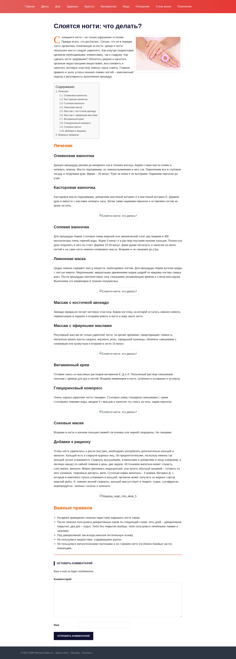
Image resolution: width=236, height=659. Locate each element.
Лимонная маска (73, 107)
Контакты (87, 652)
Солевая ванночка (74, 103)
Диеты (45, 6)
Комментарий (62, 579)
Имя (56, 625)
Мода (126, 6)
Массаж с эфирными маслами (80, 115)
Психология (184, 6)
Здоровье (72, 6)
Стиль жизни (163, 6)
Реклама (75, 652)
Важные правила (68, 134)
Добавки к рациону (75, 130)
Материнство (108, 6)
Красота (89, 6)
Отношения (142, 6)
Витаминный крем (74, 119)
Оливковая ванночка (75, 95)
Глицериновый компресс (77, 123)
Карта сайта (62, 652)
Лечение (63, 91)
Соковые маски (72, 126)
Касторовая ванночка (75, 99)
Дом (57, 6)
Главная (30, 6)
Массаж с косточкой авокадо (80, 111)
